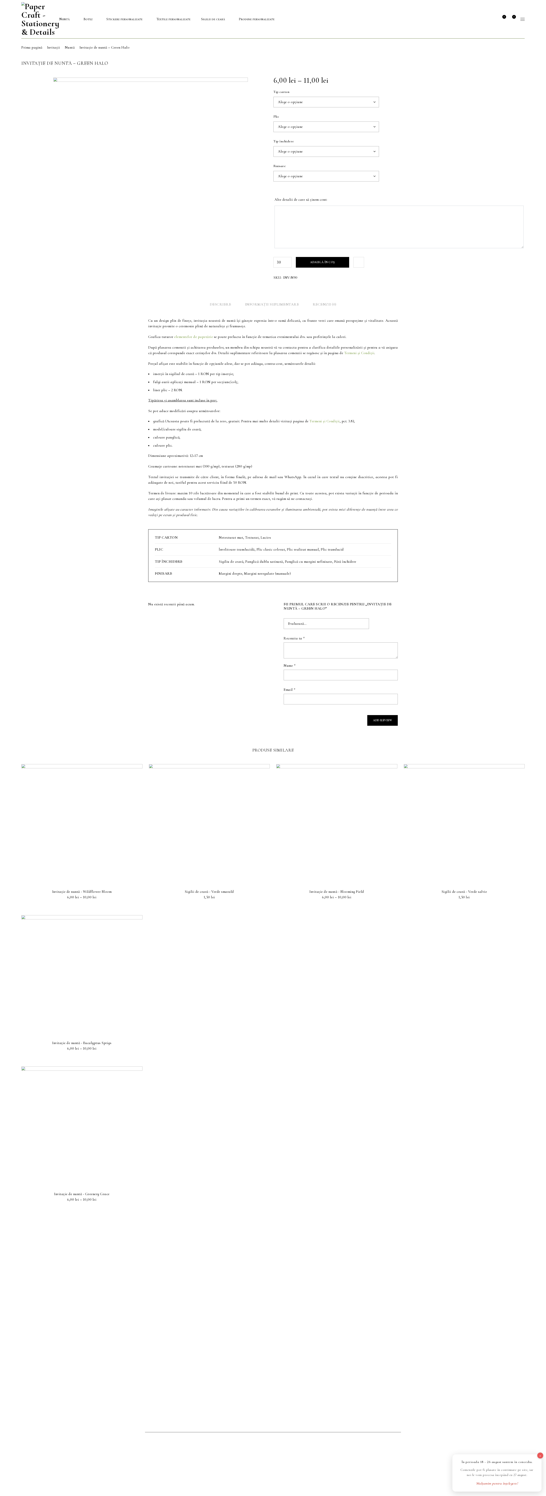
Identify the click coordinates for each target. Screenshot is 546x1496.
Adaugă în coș (322, 262)
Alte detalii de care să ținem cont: (300, 200)
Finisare (279, 166)
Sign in (492, 19)
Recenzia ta (294, 638)
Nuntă (70, 47)
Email (290, 690)
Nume (290, 666)
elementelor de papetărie (193, 337)
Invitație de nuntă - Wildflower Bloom (82, 891)
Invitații (53, 47)
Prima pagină (31, 47)
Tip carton (281, 92)
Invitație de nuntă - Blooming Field (336, 891)
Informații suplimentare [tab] (272, 304)
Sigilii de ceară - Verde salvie (464, 891)
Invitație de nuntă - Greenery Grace (82, 1194)
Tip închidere (283, 141)
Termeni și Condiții (359, 353)
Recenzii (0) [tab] (324, 304)
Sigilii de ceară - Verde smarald (209, 891)
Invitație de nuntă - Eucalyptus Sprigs (81, 1043)
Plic (276, 116)
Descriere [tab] (220, 304)
